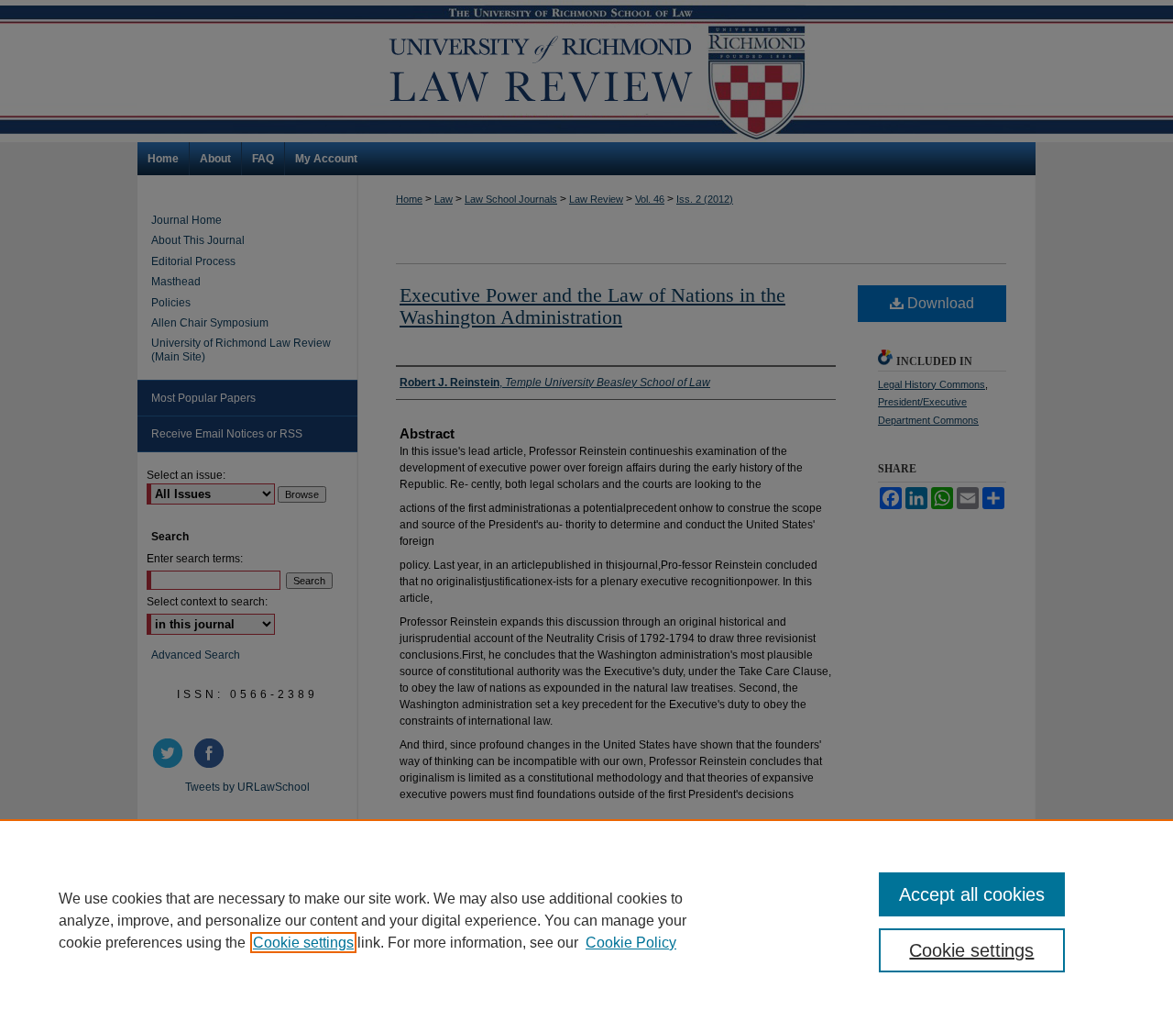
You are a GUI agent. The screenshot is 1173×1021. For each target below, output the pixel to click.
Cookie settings (303, 942)
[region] (586, 920)
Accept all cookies (972, 894)
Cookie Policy (631, 942)
